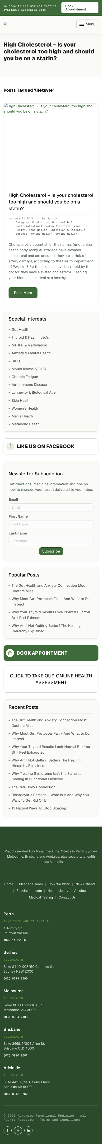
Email (13, 499)
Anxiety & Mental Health (31, 353)
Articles (80, 891)
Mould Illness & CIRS (29, 369)
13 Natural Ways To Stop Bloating (39, 808)
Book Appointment (75, 7)
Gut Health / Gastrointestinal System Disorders (44, 224)
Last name (18, 533)
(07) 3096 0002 (16, 1055)
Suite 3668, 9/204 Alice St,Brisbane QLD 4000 (24, 1045)
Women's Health (25, 408)
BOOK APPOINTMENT (42, 653)
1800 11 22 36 (15, 940)
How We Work (59, 884)
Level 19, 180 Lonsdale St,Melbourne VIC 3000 (23, 1007)
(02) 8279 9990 (16, 978)
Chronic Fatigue (25, 376)
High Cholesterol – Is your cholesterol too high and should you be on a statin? (51, 202)
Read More (23, 292)
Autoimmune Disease (29, 384)
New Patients (85, 884)
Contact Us (67, 897)
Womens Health (41, 233)
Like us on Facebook (45, 446)
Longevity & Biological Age (34, 392)
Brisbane (12, 1029)
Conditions (40, 222)
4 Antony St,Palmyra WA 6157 (17, 930)
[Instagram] (18, 1130)
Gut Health (20, 329)
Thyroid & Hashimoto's (30, 337)
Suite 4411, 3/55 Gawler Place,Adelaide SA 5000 (27, 1084)
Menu (90, 24)
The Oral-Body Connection (34, 787)
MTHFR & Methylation (29, 345)
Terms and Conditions (60, 1120)
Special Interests (29, 891)
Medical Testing (41, 897)
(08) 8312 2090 (16, 1094)
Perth (9, 914)
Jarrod (52, 218)
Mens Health (38, 230)
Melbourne (13, 990)
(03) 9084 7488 (16, 1017)
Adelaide (12, 1067)
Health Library (58, 891)
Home (8, 884)
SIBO (16, 361)
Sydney (10, 952)
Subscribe (51, 551)
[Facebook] (8, 1130)
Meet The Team (31, 884)
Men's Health (22, 416)
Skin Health (21, 400)
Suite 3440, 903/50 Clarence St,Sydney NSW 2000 (29, 969)
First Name (18, 516)
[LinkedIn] (28, 1130)
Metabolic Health (26, 424)
